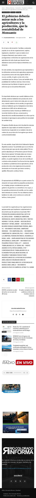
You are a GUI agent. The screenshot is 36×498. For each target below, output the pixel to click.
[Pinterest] (12, 42)
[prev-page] (3, 354)
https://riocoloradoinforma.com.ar (18, 311)
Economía (18, 8)
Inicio (3, 8)
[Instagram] (16, 314)
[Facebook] (4, 42)
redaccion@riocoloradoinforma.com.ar (19, 468)
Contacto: (5, 468)
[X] (8, 42)
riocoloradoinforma (9, 37)
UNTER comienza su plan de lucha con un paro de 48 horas (9, 292)
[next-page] (6, 354)
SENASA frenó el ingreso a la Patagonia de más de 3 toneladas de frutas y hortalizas (22, 337)
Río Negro (19, 12)
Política (4, 331)
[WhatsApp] (16, 42)
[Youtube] (23, 314)
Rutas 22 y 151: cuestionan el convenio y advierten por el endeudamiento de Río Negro (21, 328)
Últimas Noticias (10, 8)
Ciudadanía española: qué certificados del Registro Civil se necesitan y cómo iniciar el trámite (23, 347)
